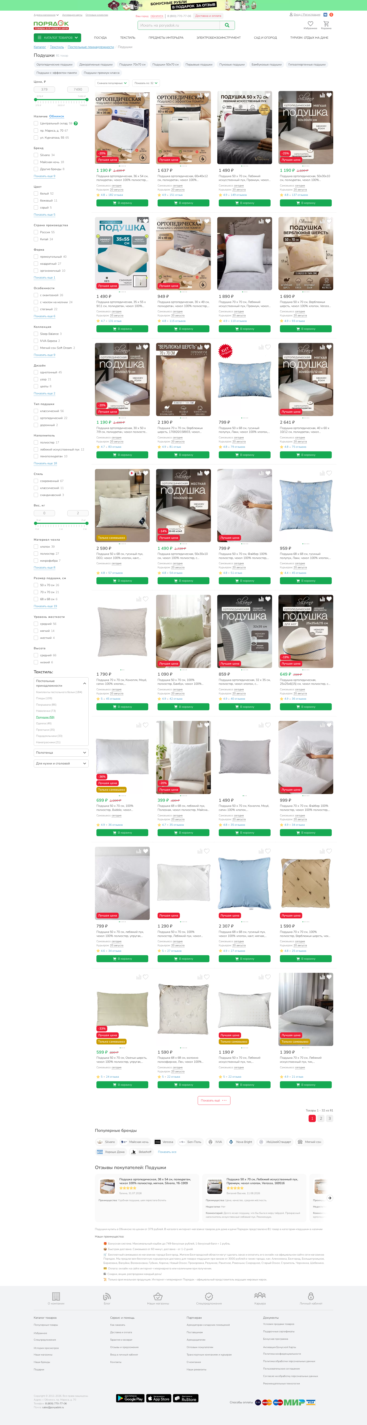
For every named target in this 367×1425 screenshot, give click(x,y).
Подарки (39, 1369)
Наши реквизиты (196, 1369)
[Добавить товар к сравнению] (138, 95)
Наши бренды (42, 1362)
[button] (57, 37)
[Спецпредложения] (209, 1296)
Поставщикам (195, 1332)
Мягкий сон (313, 1142)
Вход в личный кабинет (124, 1354)
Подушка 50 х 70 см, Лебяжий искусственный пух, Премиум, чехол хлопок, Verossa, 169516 (262, 1181)
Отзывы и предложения (124, 1347)
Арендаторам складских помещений (208, 1325)
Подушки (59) (45, 717)
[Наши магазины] (158, 1296)
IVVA (219, 1142)
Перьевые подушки (199, 65)
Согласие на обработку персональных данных (290, 1376)
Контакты (115, 1362)
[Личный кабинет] (311, 1296)
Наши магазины (43, 1354)
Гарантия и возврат (121, 1339)
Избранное (40, 1333)
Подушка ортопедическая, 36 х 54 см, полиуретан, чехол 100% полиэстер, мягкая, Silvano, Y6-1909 (155, 1181)
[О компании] (56, 1296)
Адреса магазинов (44, 15)
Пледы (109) (44, 698)
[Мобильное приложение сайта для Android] (130, 1398)
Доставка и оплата (208, 16)
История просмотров (46, 1348)
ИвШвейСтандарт (279, 1142)
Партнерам (194, 1318)
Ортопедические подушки (54, 65)
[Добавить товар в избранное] (145, 95)
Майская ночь (138, 1142)
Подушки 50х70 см (165, 65)
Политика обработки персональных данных (289, 1361)
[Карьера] (260, 1295)
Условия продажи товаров (278, 1324)
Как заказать (117, 1325)
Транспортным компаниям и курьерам (209, 1354)
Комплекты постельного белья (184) (59, 692)
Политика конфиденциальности (282, 1353)
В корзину (125, 203)
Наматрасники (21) (48, 742)
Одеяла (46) (44, 723)
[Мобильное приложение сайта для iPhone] (159, 1398)
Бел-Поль (194, 1142)
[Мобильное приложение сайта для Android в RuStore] (185, 1398)
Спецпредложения (45, 1339)
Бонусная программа (275, 1339)
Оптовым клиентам (97, 15)
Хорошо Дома (114, 1152)
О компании (194, 1362)
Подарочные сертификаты (279, 1331)
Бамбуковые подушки (267, 65)
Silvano (110, 1142)
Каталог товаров (45, 1318)
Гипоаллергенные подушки (307, 65)
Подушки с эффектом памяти (57, 73)
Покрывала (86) (46, 705)
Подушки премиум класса (101, 73)
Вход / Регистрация (307, 15)
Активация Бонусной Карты (279, 1347)
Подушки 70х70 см (132, 65)
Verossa (168, 1142)
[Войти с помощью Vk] (325, 14)
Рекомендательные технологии (281, 1383)
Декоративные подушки (96, 65)
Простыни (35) (45, 730)
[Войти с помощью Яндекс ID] (331, 14)
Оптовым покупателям (200, 1347)
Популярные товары (46, 1325)
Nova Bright (244, 1142)
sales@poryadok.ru (53, 1407)
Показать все (167, 1152)
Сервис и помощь (122, 1318)
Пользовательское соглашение (281, 1368)
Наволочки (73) (46, 711)
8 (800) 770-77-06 (179, 16)
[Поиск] (227, 25)
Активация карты (72, 15)
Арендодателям (196, 1339)
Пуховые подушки (232, 65)
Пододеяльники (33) (49, 736)
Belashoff (145, 1152)
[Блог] (107, 1296)
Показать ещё (210, 1100)
